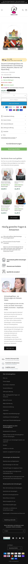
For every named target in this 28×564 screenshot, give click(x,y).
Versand (8, 92)
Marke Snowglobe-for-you (9, 501)
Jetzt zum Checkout (14, 103)
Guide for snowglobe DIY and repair (11, 451)
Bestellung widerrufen (10, 520)
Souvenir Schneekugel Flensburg (19, 206)
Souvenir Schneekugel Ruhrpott (19, 182)
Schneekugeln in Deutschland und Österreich (14, 513)
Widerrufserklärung (7, 403)
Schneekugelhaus (15, 561)
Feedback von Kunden (8, 448)
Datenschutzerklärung (8, 407)
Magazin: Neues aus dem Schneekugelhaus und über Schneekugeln (13, 435)
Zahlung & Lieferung (8, 391)
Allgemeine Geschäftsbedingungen (11, 413)
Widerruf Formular (7, 400)
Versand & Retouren (8, 388)
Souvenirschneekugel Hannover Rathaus (5, 206)
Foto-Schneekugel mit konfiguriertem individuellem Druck (12, 472)
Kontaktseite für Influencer (9, 431)
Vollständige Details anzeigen (8, 137)
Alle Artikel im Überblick (9, 384)
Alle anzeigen (14, 217)
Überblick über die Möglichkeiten (11, 461)
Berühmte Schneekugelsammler (11, 494)
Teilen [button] (4, 135)
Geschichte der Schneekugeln (10, 491)
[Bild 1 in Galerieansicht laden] (14, 37)
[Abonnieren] (23, 531)
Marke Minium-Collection (9, 498)
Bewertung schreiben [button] (14, 149)
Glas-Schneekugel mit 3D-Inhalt (10, 464)
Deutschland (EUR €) (13, 548)
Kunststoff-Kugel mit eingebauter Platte (12, 468)
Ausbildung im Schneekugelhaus (11, 417)
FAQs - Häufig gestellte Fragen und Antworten (11, 395)
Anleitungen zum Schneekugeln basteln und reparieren (13, 440)
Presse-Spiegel (6, 381)
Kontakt (5, 445)
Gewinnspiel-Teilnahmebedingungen (12, 420)
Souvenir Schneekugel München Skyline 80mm (6, 182)
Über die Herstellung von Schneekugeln (12, 488)
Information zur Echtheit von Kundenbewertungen (10, 509)
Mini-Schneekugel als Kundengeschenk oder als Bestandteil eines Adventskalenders (13, 477)
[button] (2, 10)
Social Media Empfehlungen (9, 504)
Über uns (5, 378)
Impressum (5, 410)
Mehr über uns (10, 348)
